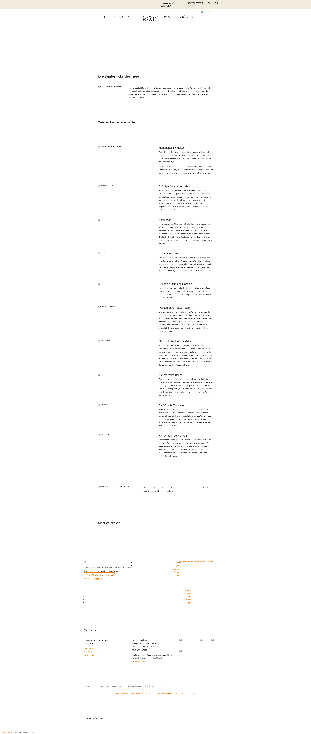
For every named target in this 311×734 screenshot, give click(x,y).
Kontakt (155, 686)
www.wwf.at (89, 655)
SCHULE (148, 19)
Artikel (10, 732)
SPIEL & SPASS (144, 17)
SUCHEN (213, 3)
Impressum (104, 686)
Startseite (4, 732)
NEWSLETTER (195, 3)
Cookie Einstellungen (132, 686)
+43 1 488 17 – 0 (90, 648)
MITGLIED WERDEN (167, 4)
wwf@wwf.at (89, 651)
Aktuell (147, 686)
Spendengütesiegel (139, 661)
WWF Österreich (90, 686)
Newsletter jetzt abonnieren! (99, 576)
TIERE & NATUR (115, 17)
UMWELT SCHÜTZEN (178, 17)
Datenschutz (117, 686)
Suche (193, 694)
